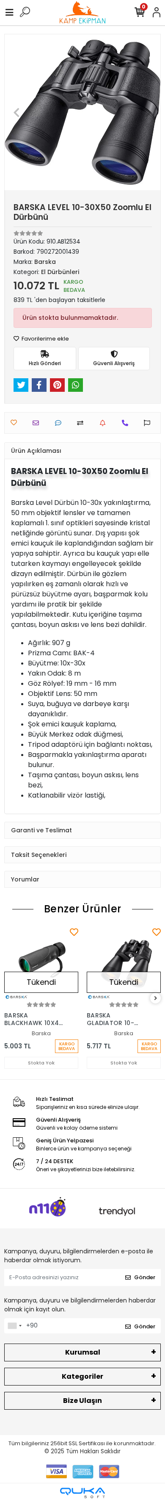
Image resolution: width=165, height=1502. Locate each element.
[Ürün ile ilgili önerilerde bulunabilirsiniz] (149, 423)
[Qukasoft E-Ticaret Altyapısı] (82, 1493)
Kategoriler (82, 1376)
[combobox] (14, 1326)
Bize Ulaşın (82, 1400)
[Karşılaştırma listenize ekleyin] (82, 423)
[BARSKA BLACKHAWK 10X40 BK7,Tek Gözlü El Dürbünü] (41, 963)
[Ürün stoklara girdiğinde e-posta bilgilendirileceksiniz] (105, 423)
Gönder (144, 1277)
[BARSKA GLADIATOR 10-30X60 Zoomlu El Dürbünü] (124, 963)
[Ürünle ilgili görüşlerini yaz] (60, 423)
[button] (16, 112)
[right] (155, 998)
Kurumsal (82, 1352)
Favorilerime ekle (44, 339)
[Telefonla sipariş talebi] (127, 423)
